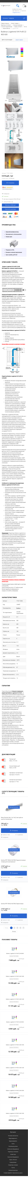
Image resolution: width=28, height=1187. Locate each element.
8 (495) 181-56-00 (16, 9)
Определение (24, 1)
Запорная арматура (13, 1170)
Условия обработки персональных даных (13, 1172)
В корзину (11, 183)
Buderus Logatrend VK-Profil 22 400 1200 (15, 1067)
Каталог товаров (8, 18)
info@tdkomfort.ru (16, 12)
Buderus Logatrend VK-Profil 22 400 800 (15, 953)
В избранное (6, 193)
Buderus (18, 608)
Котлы (13, 1143)
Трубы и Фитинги (13, 1159)
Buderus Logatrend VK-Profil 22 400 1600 (15, 1044)
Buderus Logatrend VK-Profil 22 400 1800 (15, 976)
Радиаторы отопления (13, 1151)
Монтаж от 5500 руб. (10, 205)
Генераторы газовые (13, 1165)
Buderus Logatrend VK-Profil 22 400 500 (15, 1022)
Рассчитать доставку (10, 209)
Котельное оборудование (13, 1149)
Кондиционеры (13, 1162)
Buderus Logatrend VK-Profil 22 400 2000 (15, 1090)
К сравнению (20, 834)
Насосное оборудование (13, 1157)
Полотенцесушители (13, 1146)
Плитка (13, 1167)
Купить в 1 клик (6, 834)
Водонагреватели (13, 1141)
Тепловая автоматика (13, 1135)
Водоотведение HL (13, 1138)
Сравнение (23, 10)
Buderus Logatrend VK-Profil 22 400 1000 (15, 1113)
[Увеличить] (14, 52)
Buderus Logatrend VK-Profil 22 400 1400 (15, 999)
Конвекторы (13, 1154)
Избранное (16, 10)
